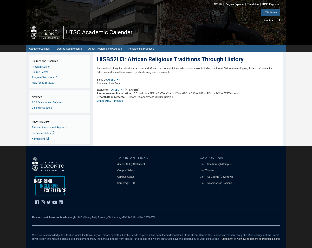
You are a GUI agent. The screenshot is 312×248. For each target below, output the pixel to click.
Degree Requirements (69, 48)
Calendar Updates (42, 107)
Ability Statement (131, 164)
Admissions (39, 138)
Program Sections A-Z (44, 77)
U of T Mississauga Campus (216, 183)
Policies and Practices (141, 48)
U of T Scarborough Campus (216, 164)
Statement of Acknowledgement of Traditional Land (250, 238)
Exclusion (102, 89)
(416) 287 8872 (146, 217)
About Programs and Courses (105, 48)
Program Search (41, 66)
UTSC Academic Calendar (99, 32)
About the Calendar (39, 48)
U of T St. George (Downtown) (217, 176)
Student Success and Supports (49, 127)
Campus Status (126, 176)
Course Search (40, 72)
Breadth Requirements (111, 97)
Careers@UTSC (126, 183)
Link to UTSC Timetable (110, 100)
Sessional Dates (41, 133)
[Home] (47, 32)
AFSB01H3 (113, 79)
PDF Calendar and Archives (47, 102)
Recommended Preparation (114, 93)
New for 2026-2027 (43, 82)
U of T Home (207, 170)
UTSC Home (270, 12)
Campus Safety (126, 170)
